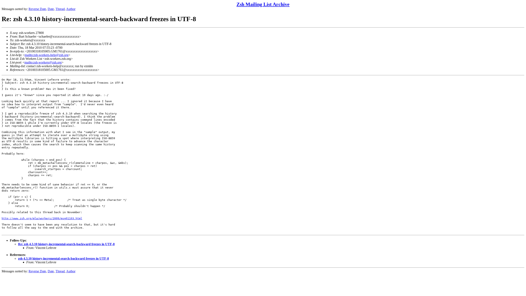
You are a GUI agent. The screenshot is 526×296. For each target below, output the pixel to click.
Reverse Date (37, 9)
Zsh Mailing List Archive (263, 4)
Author (70, 9)
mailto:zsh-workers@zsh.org (43, 62)
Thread (60, 9)
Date (51, 9)
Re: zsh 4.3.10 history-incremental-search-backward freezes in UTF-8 (66, 244)
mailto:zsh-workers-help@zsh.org (46, 55)
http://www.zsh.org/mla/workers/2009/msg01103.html (42, 218)
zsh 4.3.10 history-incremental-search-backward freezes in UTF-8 (63, 258)
